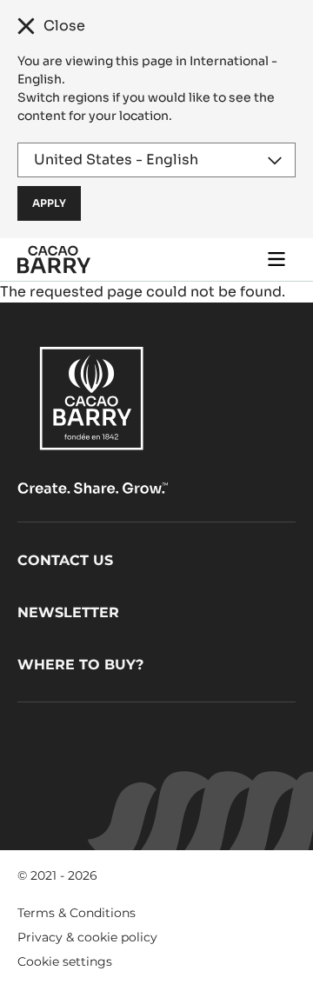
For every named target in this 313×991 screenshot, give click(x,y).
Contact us (65, 560)
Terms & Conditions (76, 913)
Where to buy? (80, 664)
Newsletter (68, 612)
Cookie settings (64, 961)
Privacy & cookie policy (87, 937)
